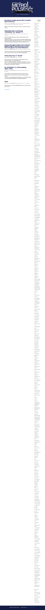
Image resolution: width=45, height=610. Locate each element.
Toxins (35, 513)
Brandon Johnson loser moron (36, 84)
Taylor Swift (36, 493)
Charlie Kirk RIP (37, 107)
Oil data (35, 397)
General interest (37, 214)
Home (18, 14)
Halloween (36, 234)
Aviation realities (37, 59)
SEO (35, 459)
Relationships (36, 440)
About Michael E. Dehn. (31, 607)
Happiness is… (36, 241)
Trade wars (36, 518)
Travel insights (37, 527)
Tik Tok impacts (37, 509)
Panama (35, 400)
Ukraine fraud (36, 547)
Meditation (36, 335)
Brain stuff (36, 81)
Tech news (36, 494)
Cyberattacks (36, 140)
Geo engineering (37, 217)
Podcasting (36, 412)
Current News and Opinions (24, 14)
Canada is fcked (37, 597)
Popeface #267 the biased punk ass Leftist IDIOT (37, 418)
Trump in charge (37, 538)
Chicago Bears (37, 110)
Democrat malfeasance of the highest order (37, 155)
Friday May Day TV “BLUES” (13, 56)
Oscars (35, 399)
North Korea (36, 393)
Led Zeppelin (36, 316)
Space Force (36, 476)
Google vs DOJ (37, 223)
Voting (35, 563)
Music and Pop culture (23, 33)
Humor (35, 266)
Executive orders (37, 189)
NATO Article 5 (36, 379)
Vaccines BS (36, 553)
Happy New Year (37, 242)
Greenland (36, 231)
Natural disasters (37, 380)
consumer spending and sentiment (36, 129)
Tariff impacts (36, 491)
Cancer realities (37, 98)
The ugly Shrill (36, 505)
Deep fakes (36, 148)
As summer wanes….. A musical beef (36, 599)
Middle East (36, 358)
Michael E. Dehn (37, 349)
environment (36, 182)
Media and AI (36, 329)
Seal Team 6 (36, 454)
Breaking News (37, 86)
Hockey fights (36, 254)
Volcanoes (36, 562)
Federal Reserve (37, 199)
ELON (35, 178)
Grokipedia (36, 232)
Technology (36, 496)
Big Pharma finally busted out (36, 73)
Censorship (36, 105)
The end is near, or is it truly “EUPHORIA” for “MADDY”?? (13, 31)
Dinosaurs (36, 162)
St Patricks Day (37, 479)
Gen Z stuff (36, 212)
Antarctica (36, 56)
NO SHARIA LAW (37, 391)
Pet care (35, 411)
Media (12, 24)
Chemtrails (36, 108)
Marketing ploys (17, 83)
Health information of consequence (36, 247)
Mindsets (36, 362)
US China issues (37, 550)
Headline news (36, 244)
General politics (37, 215)
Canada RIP (36, 96)
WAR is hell (36, 567)
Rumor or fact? (37, 447)
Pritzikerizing (36, 421)
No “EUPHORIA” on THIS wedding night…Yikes (15, 68)
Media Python (36, 333)
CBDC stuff (36, 103)
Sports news (22, 83)
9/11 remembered (37, 36)
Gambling (36, 211)
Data (35, 142)
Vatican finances (37, 555)
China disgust (36, 114)
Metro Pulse (36, 341)
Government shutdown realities (20, 23)
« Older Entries (6, 89)
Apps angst (36, 57)
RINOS (35, 444)
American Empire (37, 52)
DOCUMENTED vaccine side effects (36, 170)
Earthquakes (36, 174)
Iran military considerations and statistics (37, 283)
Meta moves (36, 339)
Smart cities (36, 460)
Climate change (37, 118)
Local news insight (7, 24)
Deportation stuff (37, 160)
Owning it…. (36, 595)
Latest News (17, 49)
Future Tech (36, 208)
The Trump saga (37, 503)
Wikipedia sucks (37, 578)
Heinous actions (37, 249)
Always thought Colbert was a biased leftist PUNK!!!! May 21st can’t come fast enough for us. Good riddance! (17, 46)
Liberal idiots (21, 49)
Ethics (35, 185)
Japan (35, 292)
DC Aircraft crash (37, 143)
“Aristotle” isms (37, 602)
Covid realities (36, 135)
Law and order (36, 314)
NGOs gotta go (37, 390)
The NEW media (15, 24)
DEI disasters (36, 149)
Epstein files (36, 183)
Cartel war (36, 99)
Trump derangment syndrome (36, 536)
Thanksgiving (36, 497)
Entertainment (17, 33)
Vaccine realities (37, 552)
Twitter (35, 544)
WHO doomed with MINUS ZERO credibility (37, 575)
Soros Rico (36, 472)
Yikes (6, 82)
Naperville (36, 374)
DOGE (35, 173)
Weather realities (37, 570)
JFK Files (35, 296)
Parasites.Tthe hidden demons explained (37, 408)
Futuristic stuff (36, 209)
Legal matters (27, 23)
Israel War (36, 290)
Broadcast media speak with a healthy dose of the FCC (17, 21)
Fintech (35, 200)
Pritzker (35, 422)
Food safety (36, 202)
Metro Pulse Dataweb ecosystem (36, 344)
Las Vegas (36, 311)
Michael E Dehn (7, 23)
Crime (35, 136)
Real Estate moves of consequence (36, 435)
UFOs (35, 546)
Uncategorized (37, 549)
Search (39, 20)
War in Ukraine (36, 565)
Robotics (36, 446)
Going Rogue (36, 218)
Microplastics (36, 353)
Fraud (35, 203)
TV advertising (20, 24)
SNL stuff (35, 462)
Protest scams (37, 424)
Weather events (37, 568)
